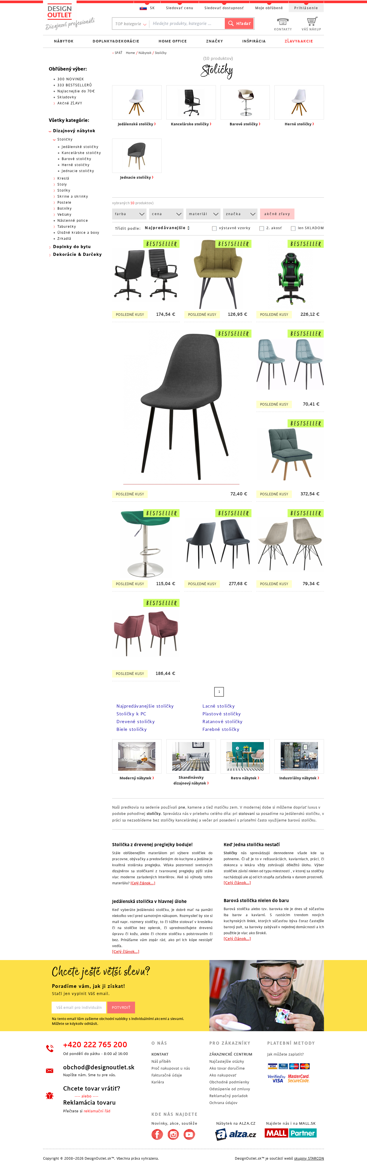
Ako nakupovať (222, 1075)
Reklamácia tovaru (89, 1102)
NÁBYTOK (64, 41)
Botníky (64, 209)
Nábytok (144, 53)
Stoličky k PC (131, 714)
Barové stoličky (76, 159)
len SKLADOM (311, 228)
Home (130, 53)
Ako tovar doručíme (227, 1068)
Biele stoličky (131, 729)
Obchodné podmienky (229, 1082)
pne (181, 807)
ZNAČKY (214, 41)
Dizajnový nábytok (74, 131)
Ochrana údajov (223, 1103)
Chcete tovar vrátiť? (91, 1088)
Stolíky (64, 190)
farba (120, 214)
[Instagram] (173, 1133)
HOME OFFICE (173, 41)
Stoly (62, 184)
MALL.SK (307, 1123)
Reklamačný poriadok (228, 1096)
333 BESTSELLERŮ (74, 85)
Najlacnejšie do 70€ (76, 91)
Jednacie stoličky (78, 171)
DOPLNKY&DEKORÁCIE (116, 41)
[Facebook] (155, 1133)
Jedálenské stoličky (80, 147)
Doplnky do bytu (72, 246)
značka (233, 214)
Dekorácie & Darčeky (77, 254)
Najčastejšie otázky (226, 1061)
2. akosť (274, 228)
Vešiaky (64, 215)
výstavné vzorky (235, 228)
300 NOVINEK (70, 79)
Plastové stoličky (221, 714)
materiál (198, 214)
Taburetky (66, 227)
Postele (64, 202)
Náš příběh (161, 1061)
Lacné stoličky (218, 706)
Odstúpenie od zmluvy (229, 1089)
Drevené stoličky (135, 721)
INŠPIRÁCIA (254, 41)
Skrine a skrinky (72, 196)
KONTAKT (160, 1054)
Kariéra (157, 1082)
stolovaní (247, 813)
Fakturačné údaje (166, 1075)
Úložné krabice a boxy (78, 233)
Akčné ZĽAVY (69, 103)
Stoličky (161, 53)
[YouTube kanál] (189, 1133)
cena (157, 214)
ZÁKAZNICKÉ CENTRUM (230, 1054)
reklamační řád (97, 1111)
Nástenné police (72, 221)
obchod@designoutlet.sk (98, 1067)
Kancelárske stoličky (81, 153)
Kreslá (63, 178)
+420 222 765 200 (95, 1045)
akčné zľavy (277, 214)
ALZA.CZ (247, 1123)
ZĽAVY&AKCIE (299, 41)
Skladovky (67, 97)
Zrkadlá (64, 239)
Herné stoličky (76, 165)
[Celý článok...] (142, 883)
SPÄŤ (118, 53)
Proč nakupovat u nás (170, 1068)
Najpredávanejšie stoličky (145, 706)
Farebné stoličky (220, 729)
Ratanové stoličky (222, 721)
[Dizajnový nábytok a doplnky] (72, 16)
